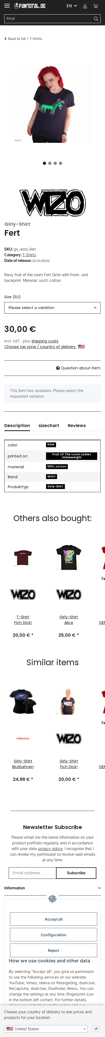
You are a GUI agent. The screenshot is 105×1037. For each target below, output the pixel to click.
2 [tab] (49, 163)
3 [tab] (55, 163)
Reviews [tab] (77, 425)
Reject (53, 950)
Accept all (54, 919)
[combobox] (46, 1029)
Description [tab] (17, 425)
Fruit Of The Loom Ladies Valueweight (71, 455)
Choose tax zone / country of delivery (40, 346)
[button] (85, 6)
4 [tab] (60, 163)
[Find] (96, 18)
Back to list (17, 39)
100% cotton (56, 466)
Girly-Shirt (55, 486)
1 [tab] (44, 163)
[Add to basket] (8, 53)
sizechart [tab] (48, 425)
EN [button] (69, 6)
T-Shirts (29, 255)
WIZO (51, 476)
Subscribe (76, 873)
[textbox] (45, 1028)
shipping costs (45, 341)
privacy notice (50, 849)
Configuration (53, 934)
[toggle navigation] (7, 3)
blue (50, 444)
